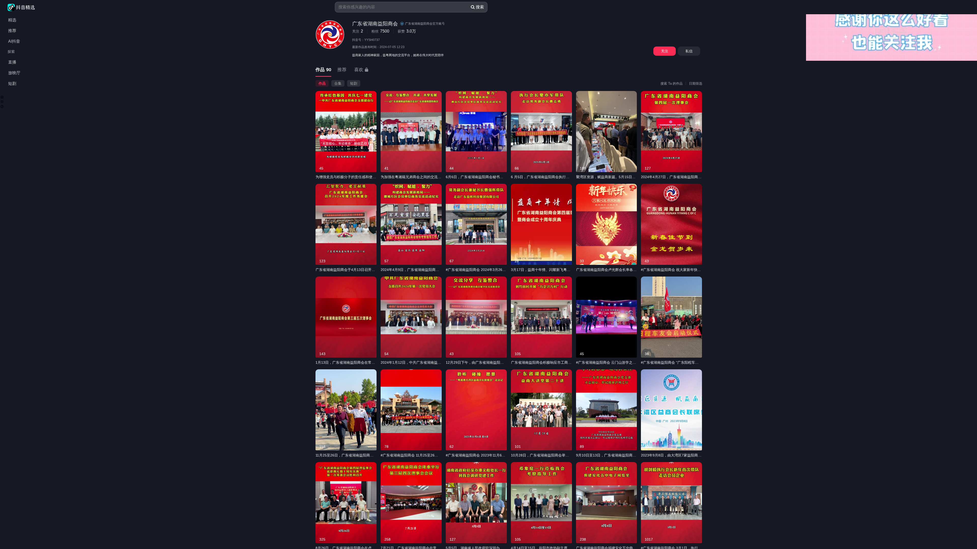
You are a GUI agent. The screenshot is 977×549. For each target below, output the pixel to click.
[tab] (323, 70)
